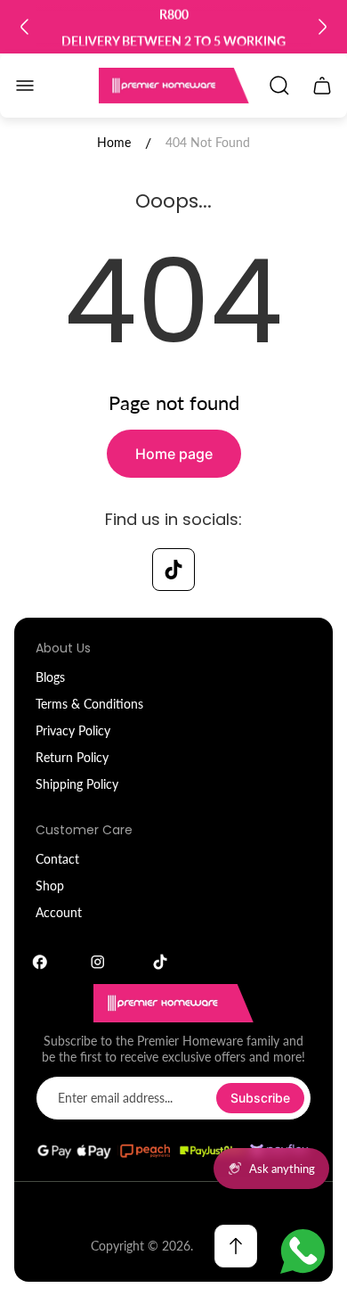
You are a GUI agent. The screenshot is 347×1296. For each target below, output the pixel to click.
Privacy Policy (73, 730)
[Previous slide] (25, 26)
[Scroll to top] (235, 1246)
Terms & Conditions (89, 703)
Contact (57, 858)
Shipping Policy (77, 784)
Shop (50, 885)
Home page (174, 454)
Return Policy (72, 757)
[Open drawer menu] (24, 85)
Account (59, 912)
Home (114, 142)
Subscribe (260, 1097)
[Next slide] (322, 26)
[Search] (279, 85)
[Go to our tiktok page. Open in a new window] (173, 569)
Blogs (50, 677)
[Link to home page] (173, 1003)
